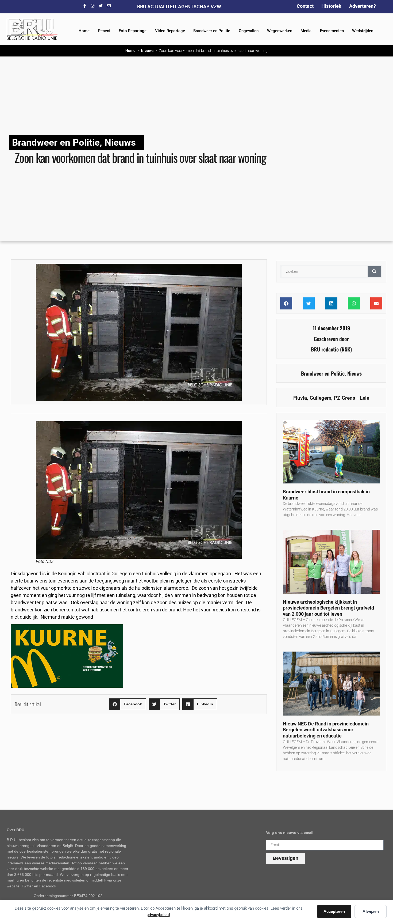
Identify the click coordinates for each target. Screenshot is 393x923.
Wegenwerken (279, 30)
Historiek (331, 6)
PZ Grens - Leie (351, 398)
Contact (305, 6)
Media (305, 30)
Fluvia (300, 398)
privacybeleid (158, 914)
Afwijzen (371, 911)
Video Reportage (170, 30)
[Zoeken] (374, 271)
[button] (127, 704)
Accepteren (334, 911)
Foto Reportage (133, 30)
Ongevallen (249, 30)
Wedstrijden (362, 30)
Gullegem (320, 398)
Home (84, 30)
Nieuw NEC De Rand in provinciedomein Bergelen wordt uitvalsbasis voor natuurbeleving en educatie (326, 730)
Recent (104, 30)
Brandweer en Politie (211, 30)
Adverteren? (362, 6)
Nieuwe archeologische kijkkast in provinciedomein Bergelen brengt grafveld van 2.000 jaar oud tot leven (328, 608)
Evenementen (332, 30)
